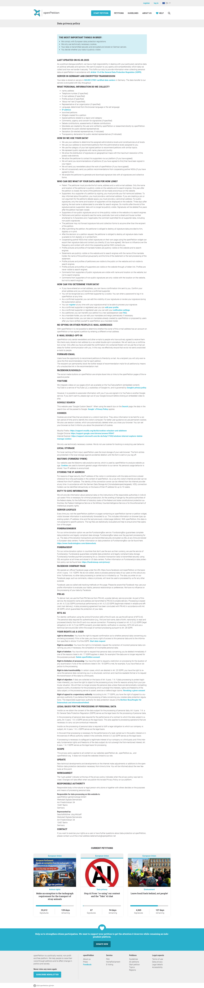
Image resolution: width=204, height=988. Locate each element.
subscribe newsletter (47, 974)
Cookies (64, 465)
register (146, 3)
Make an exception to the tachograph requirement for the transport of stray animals (54, 896)
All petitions (134, 962)
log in (156, 3)
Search (125, 406)
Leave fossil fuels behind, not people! (149, 893)
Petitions (119, 13)
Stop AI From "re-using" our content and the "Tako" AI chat (102, 895)
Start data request (97, 641)
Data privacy (102, 889)
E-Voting (109, 964)
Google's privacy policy (136, 388)
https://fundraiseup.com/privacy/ (96, 562)
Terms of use (157, 959)
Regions (132, 970)
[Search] (169, 13)
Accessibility (157, 967)
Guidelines (133, 13)
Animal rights (54, 889)
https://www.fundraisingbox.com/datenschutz (76, 543)
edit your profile (112, 307)
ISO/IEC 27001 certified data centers (99, 80)
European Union (55, 856)
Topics (132, 967)
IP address (66, 110)
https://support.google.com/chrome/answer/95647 (92, 433)
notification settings (121, 310)
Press (85, 962)
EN (166, 3)
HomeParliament (113, 962)
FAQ (124, 313)
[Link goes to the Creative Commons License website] (35, 985)
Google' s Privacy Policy (98, 409)
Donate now (102, 944)
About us (147, 13)
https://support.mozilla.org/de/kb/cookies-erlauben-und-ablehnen (98, 431)
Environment (149, 889)
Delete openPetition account (88, 657)
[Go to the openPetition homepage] (47, 13)
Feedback (87, 964)
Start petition (101, 13)
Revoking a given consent (134, 690)
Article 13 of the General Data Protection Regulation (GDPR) (116, 72)
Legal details (157, 964)
